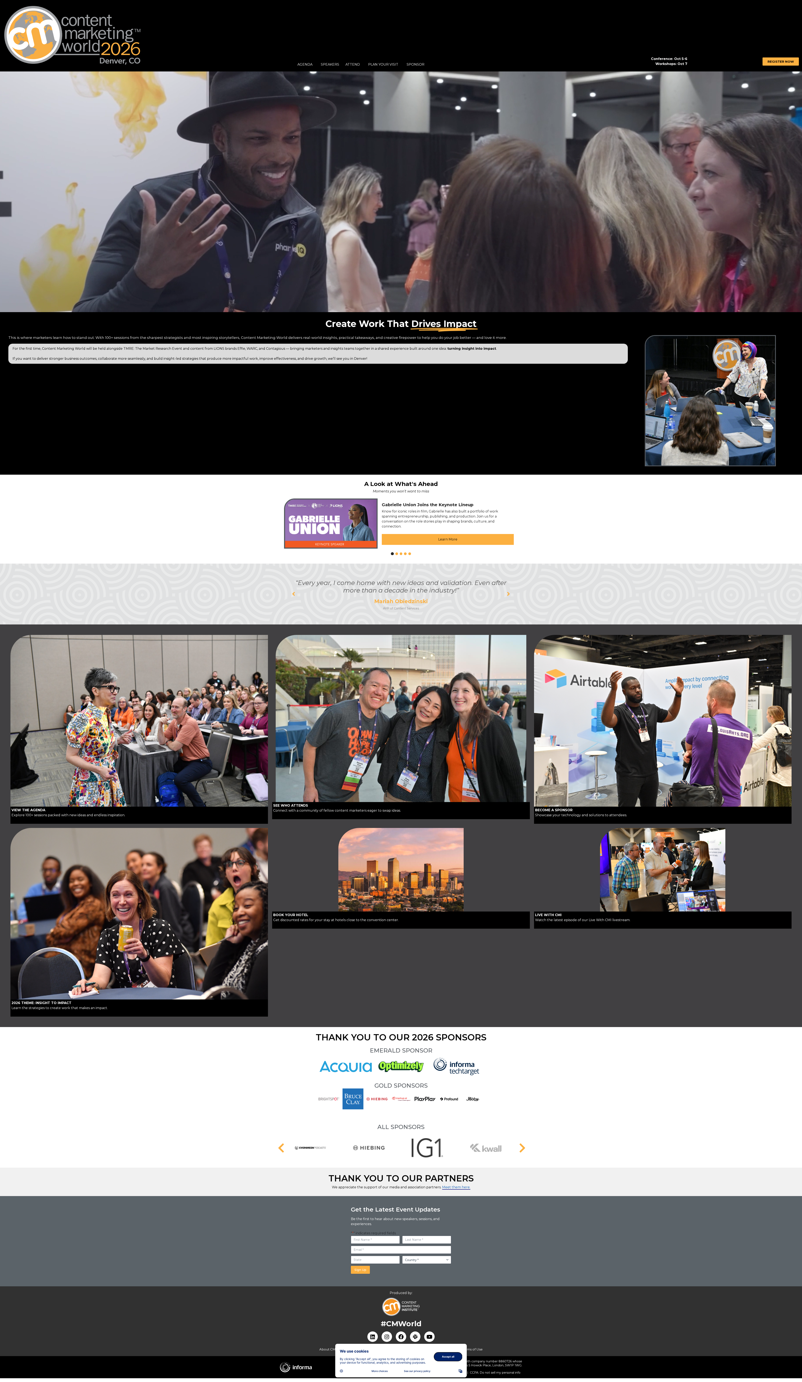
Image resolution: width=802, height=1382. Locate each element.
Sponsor (415, 64)
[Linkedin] (372, 1336)
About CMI (328, 1349)
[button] (293, 594)
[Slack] (415, 1336)
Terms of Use (472, 1349)
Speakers (330, 64)
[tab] (392, 553)
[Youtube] (429, 1336)
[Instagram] (387, 1336)
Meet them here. (456, 1187)
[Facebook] (401, 1336)
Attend (352, 64)
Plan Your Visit (383, 64)
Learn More (447, 539)
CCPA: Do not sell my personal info (495, 1372)
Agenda (304, 64)
